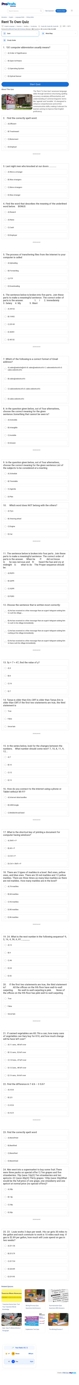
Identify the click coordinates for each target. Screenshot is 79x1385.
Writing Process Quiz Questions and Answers (33, 1307)
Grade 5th (49, 26)
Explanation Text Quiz (32, 1329)
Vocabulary (34, 26)
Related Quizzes (7, 1286)
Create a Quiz (61, 11)
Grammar (19, 26)
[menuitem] (49, 11)
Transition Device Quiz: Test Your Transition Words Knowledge (11, 1307)
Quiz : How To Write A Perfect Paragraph (11, 1329)
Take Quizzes (49, 11)
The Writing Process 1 (56, 1329)
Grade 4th (43, 26)
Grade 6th (55, 26)
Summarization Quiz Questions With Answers (56, 1307)
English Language (9, 26)
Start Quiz (35, 84)
